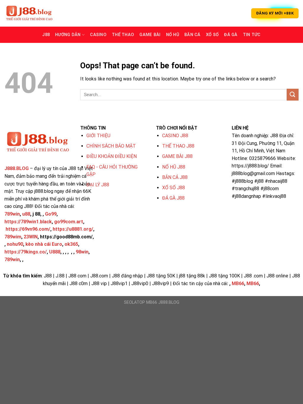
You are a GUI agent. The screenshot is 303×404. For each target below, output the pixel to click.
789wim (12, 237)
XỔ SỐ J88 (173, 187)
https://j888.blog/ (250, 166)
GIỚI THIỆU (98, 135)
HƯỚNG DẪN (68, 34)
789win (12, 214)
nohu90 (15, 244)
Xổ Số (212, 34)
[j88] (34, 13)
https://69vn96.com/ (28, 229)
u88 (26, 214)
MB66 (238, 283)
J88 (46, 34)
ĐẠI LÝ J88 (97, 185)
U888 (54, 252)
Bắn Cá (192, 34)
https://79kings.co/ (25, 252)
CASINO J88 (175, 135)
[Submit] (293, 94)
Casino (98, 34)
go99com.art (68, 221)
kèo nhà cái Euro (43, 244)
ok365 (71, 244)
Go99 (51, 214)
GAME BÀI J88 (177, 156)
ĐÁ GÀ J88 (173, 198)
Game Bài (149, 34)
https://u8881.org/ (73, 229)
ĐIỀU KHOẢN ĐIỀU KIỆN (111, 156)
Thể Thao (123, 34)
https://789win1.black (28, 221)
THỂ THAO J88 (178, 146)
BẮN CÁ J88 (175, 177)
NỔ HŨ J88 (173, 167)
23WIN (31, 237)
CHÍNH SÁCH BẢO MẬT (111, 146)
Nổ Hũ (172, 34)
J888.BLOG (16, 168)
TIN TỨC (252, 34)
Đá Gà (230, 34)
